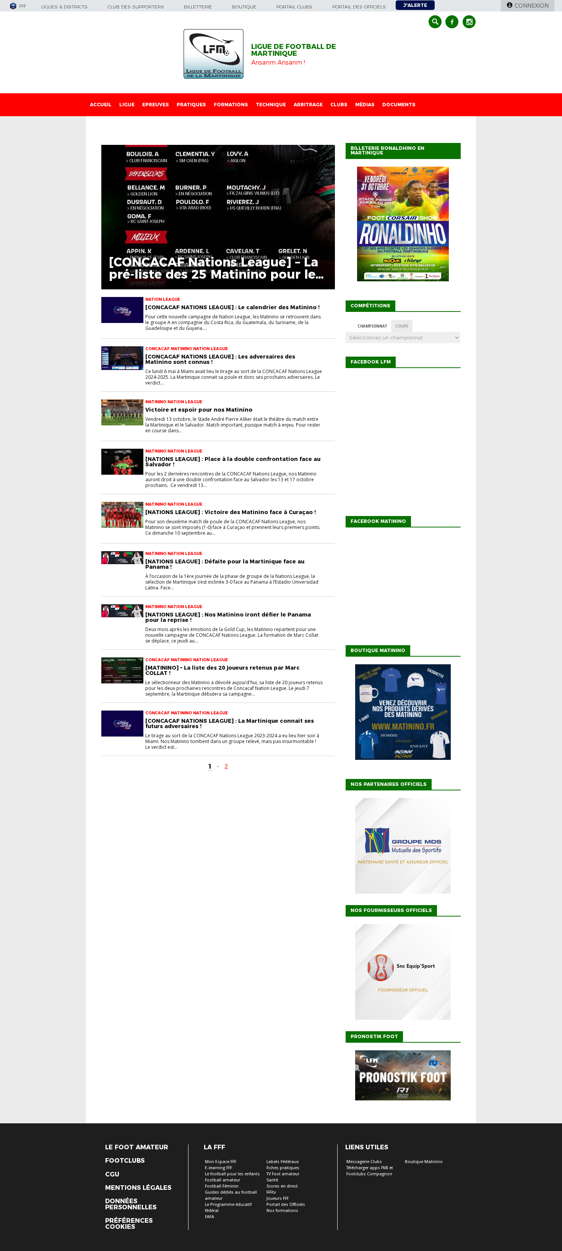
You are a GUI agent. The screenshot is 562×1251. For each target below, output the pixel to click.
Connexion (532, 5)
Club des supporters (135, 7)
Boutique (244, 7)
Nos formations (282, 1210)
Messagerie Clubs (364, 1161)
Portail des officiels (359, 7)
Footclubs (125, 1161)
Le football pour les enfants (232, 1173)
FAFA (209, 1216)
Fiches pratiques (282, 1167)
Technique (271, 104)
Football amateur (222, 1180)
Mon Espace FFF (220, 1161)
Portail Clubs (294, 7)
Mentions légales (138, 1188)
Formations (231, 104)
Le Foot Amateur (136, 1147)
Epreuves (155, 104)
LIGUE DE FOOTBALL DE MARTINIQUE (293, 50)
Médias (365, 104)
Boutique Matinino (424, 1161)
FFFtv (271, 1192)
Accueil (101, 104)
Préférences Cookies (129, 1224)
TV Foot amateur (282, 1173)
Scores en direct (282, 1186)
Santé (272, 1180)
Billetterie (198, 7)
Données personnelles (130, 1204)
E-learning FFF (218, 1167)
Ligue (127, 104)
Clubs (339, 104)
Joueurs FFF (277, 1198)
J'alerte (415, 5)
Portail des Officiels (285, 1204)
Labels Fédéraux (282, 1161)
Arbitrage (308, 104)
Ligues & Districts (64, 7)
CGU (112, 1174)
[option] (403, 847)
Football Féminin (222, 1186)
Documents (399, 104)
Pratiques (191, 104)
